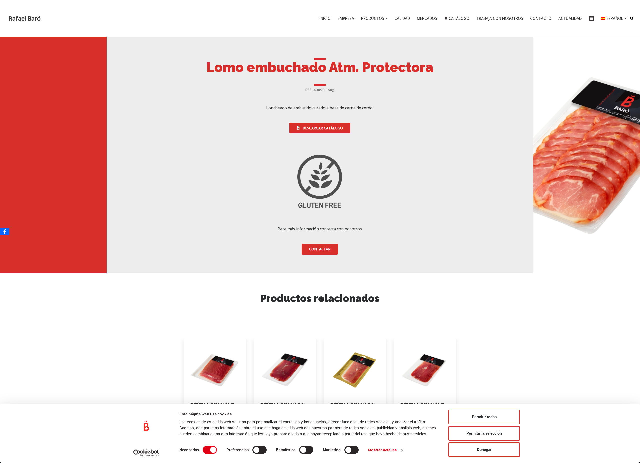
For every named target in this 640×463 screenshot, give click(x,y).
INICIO (325, 18)
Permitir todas (484, 417)
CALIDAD (402, 18)
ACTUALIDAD (570, 18)
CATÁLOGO (459, 18)
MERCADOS (427, 18)
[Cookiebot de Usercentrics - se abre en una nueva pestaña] (146, 453)
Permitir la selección (484, 433)
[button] (387, 18)
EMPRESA (346, 18)
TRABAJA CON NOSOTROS (499, 18)
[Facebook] (5, 231)
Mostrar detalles (382, 450)
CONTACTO (541, 18)
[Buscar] (632, 18)
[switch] (259, 450)
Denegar (484, 449)
